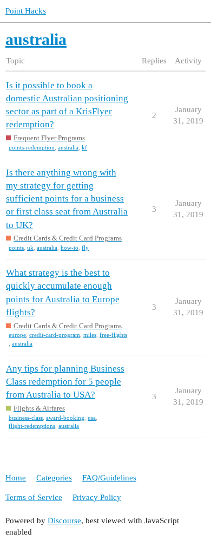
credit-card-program (54, 335)
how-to (69, 247)
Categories (54, 477)
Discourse (64, 520)
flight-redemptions (32, 425)
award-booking (65, 417)
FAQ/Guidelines (109, 477)
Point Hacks (25, 10)
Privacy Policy (96, 497)
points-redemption (32, 147)
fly (85, 247)
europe (17, 335)
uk (30, 247)
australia (68, 147)
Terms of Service (33, 497)
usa (92, 417)
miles (89, 335)
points (16, 247)
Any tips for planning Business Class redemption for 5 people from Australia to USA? (65, 381)
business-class (26, 417)
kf (84, 147)
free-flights (113, 335)
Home (15, 477)
